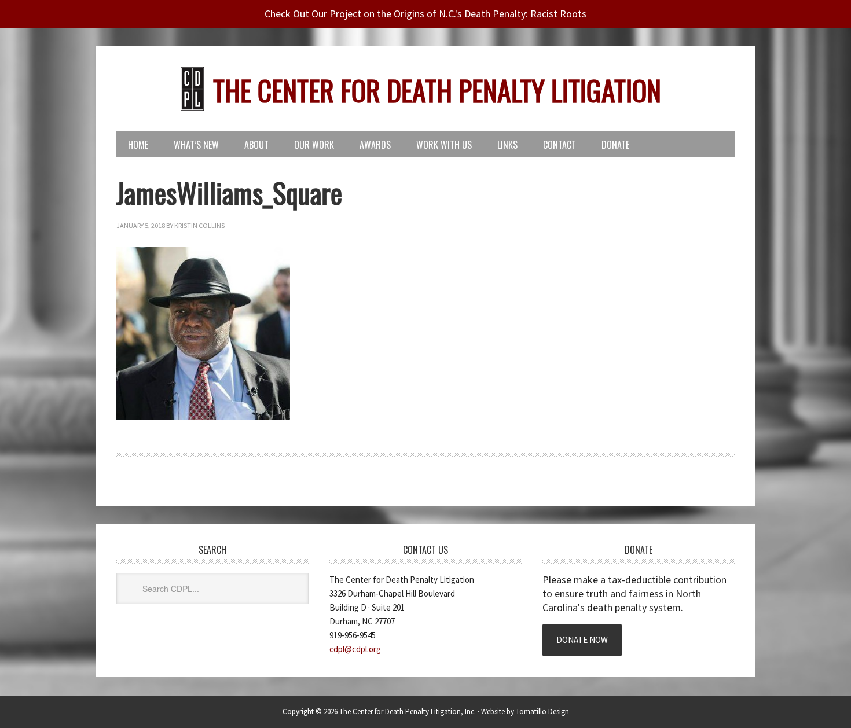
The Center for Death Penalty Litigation (437, 90)
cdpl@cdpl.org (355, 649)
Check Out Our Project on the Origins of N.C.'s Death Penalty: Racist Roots (425, 13)
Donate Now (582, 639)
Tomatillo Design (542, 711)
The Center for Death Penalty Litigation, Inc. (407, 711)
